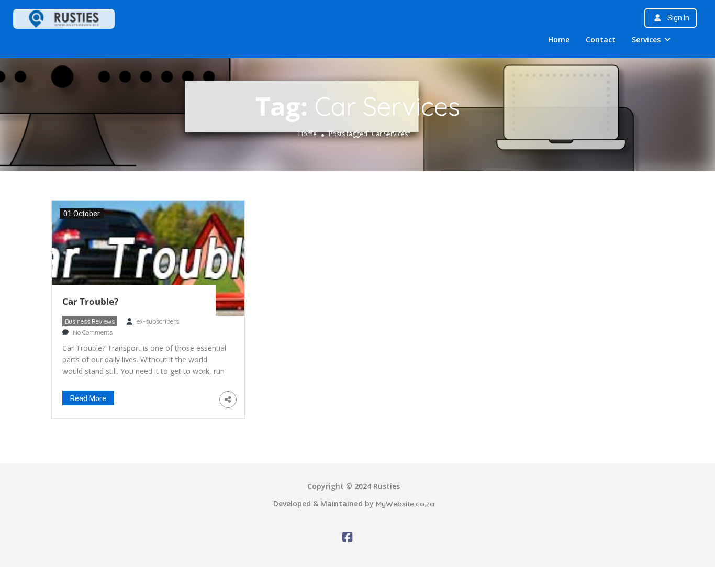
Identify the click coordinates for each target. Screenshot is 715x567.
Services (646, 40)
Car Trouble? (90, 301)
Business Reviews (90, 321)
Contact (601, 40)
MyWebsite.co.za (405, 503)
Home (558, 40)
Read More (88, 398)
